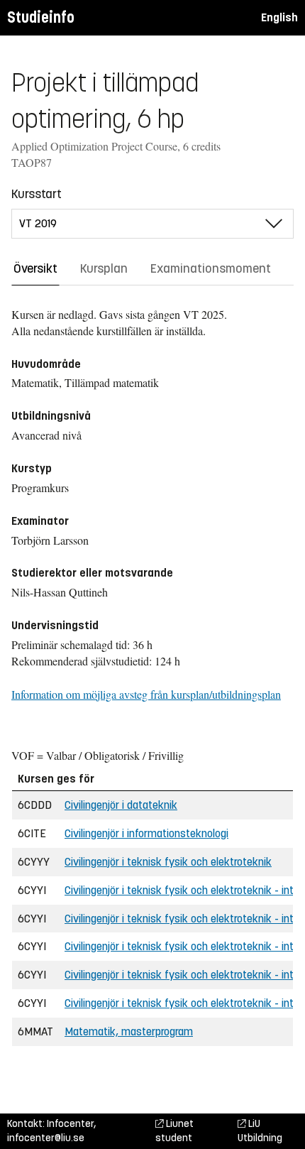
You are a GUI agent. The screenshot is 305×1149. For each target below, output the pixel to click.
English (279, 17)
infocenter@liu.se (45, 1138)
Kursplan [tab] (104, 268)
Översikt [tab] (35, 268)
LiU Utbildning (260, 1131)
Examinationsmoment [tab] (210, 268)
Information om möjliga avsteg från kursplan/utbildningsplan (146, 694)
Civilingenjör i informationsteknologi (146, 833)
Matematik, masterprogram (129, 1031)
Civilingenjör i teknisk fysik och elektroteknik (168, 861)
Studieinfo (40, 17)
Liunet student (174, 1131)
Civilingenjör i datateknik (121, 805)
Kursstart (36, 194)
